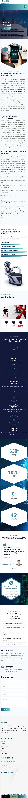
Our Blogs (3, 748)
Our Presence (4, 746)
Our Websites (4, 751)
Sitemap (3, 743)
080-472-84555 (5, 765)
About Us (3, 741)
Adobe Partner (17, 91)
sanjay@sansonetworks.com (8, 767)
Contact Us (4, 753)
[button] (12, 568)
